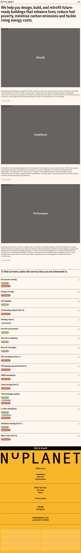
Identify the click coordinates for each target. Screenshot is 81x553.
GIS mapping (6, 301)
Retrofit (5, 283)
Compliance (6, 286)
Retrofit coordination (9, 338)
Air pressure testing (9, 280)
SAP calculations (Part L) (10, 357)
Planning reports (7, 320)
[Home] (7, 2)
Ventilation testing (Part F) (11, 424)
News (40, 492)
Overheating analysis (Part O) (12, 310)
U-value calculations (9, 409)
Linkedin (40, 507)
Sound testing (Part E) (10, 385)
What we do (40, 468)
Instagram (40, 509)
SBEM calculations (8, 375)
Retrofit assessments (9, 329)
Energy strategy (7, 292)
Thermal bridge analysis (10, 394)
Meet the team (41, 487)
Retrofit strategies (8, 348)
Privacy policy (40, 498)
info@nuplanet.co (39, 517)
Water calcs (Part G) (9, 436)
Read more (6, 101)
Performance (6, 323)
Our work (40, 490)
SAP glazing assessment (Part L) (14, 366)
